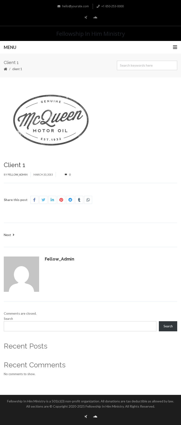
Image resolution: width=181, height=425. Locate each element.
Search (8, 319)
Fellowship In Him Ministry (90, 33)
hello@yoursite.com (75, 6)
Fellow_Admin (18, 174)
